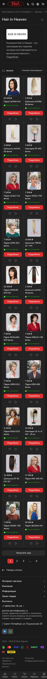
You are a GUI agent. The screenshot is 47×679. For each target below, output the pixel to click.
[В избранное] (10, 119)
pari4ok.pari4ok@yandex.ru (15, 610)
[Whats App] (10, 631)
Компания (7, 586)
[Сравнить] (16, 119)
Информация (9, 591)
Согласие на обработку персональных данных (9, 662)
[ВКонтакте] (4, 631)
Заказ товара (9, 596)
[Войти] (38, 4)
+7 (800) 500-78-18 (12, 606)
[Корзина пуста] (43, 4)
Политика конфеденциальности (35, 659)
